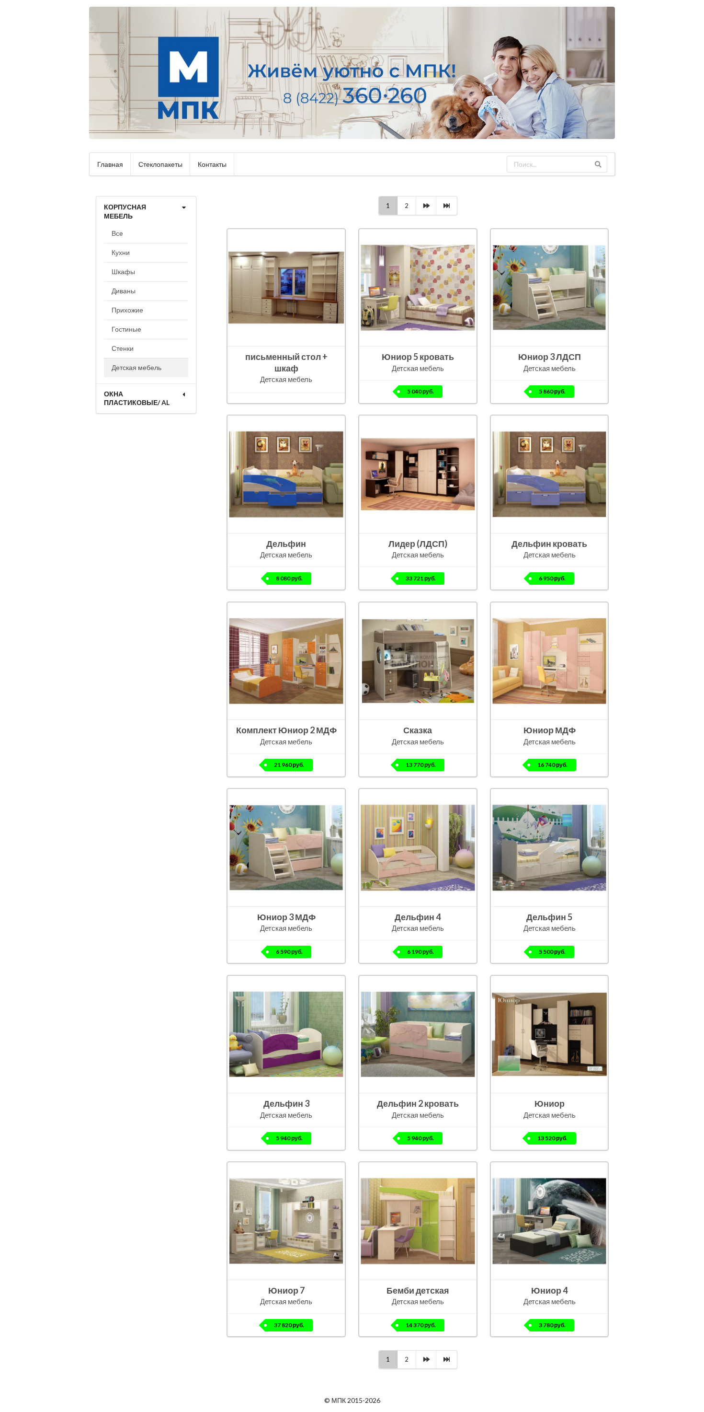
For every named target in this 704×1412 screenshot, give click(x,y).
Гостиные (126, 329)
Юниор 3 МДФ (286, 917)
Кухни (121, 252)
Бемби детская (417, 1290)
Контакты (212, 164)
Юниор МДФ (549, 730)
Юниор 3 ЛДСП (549, 356)
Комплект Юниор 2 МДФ (286, 730)
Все (117, 233)
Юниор (549, 1103)
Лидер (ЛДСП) (417, 543)
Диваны (124, 291)
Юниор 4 (549, 1290)
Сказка (417, 730)
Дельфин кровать (549, 543)
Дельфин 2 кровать (418, 1103)
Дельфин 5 (549, 917)
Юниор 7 (286, 1290)
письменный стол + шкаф (286, 362)
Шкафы (123, 271)
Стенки (123, 348)
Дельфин (286, 543)
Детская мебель (136, 367)
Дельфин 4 (418, 917)
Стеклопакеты (160, 164)
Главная (110, 164)
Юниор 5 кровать (418, 356)
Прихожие (127, 310)
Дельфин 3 (286, 1103)
